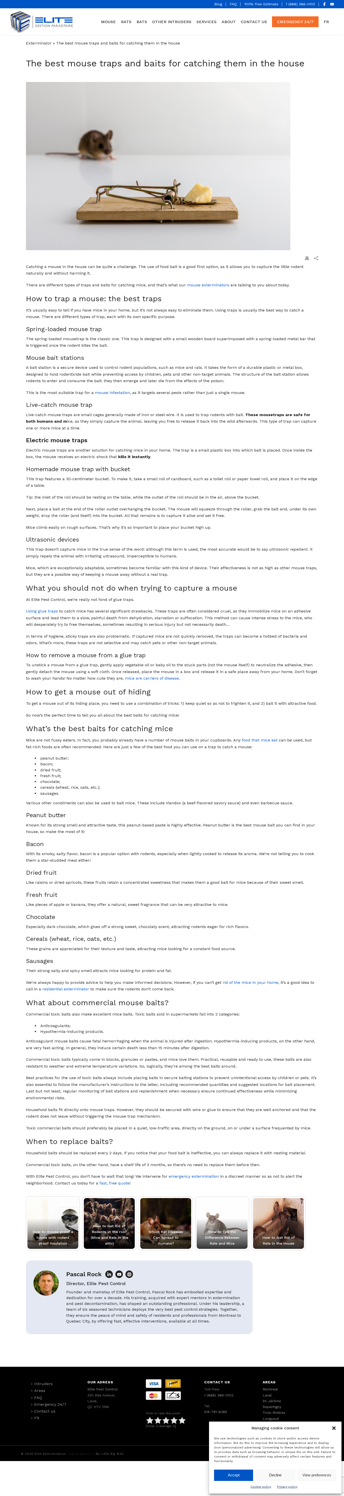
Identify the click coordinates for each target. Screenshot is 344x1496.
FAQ (233, 4)
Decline (275, 1475)
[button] (333, 1428)
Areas (39, 1390)
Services (206, 21)
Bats (141, 21)
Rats (126, 21)
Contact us (254, 21)
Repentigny (272, 1407)
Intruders (43, 1383)
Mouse (108, 21)
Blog (218, 4)
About (229, 21)
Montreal (270, 1389)
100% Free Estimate (261, 4)
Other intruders (171, 21)
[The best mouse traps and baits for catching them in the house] (172, 166)
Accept (233, 1475)
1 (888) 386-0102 (300, 4)
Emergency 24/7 (295, 21)
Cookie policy (261, 1486)
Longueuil (271, 1419)
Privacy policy (287, 1486)
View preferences (316, 1475)
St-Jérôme (272, 1401)
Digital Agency (79, 1454)
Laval (267, 1395)
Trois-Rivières (274, 1413)
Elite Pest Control (102, 1389)
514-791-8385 (215, 1412)
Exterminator (39, 43)
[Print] (307, 258)
